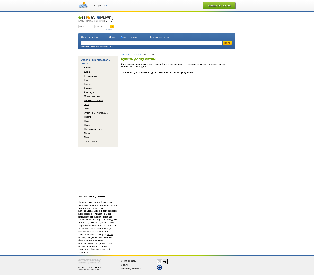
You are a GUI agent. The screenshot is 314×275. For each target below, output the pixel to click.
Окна (86, 108)
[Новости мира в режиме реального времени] (159, 269)
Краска (87, 84)
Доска (87, 72)
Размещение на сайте (219, 5)
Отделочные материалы (96, 113)
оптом (114, 37)
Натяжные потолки (93, 100)
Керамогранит (91, 76)
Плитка (87, 133)
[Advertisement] (148, 100)
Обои (86, 104)
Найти (227, 42)
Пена (86, 121)
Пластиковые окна (93, 129)
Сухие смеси (90, 141)
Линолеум (89, 92)
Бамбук (87, 67)
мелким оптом (130, 37)
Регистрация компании (131, 269)
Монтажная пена (92, 96)
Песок (87, 125)
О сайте (124, 265)
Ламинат (88, 88)
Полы (86, 137)
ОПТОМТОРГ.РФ (93, 267)
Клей (86, 80)
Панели (87, 117)
